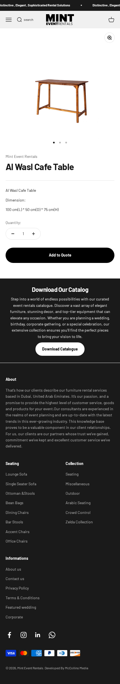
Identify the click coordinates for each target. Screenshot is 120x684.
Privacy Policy (17, 588)
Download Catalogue (60, 349)
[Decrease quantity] (13, 233)
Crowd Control (78, 512)
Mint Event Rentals (21, 156)
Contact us (15, 578)
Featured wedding (21, 607)
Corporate (14, 617)
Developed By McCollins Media (66, 668)
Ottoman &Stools (20, 493)
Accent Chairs (18, 531)
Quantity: (13, 222)
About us (13, 569)
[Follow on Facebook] (9, 635)
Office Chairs (17, 541)
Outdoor (73, 493)
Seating (72, 474)
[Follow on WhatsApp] (52, 635)
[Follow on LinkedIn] (38, 635)
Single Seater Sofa (21, 483)
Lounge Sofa (16, 474)
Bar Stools (14, 521)
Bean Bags (14, 502)
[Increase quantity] (33, 233)
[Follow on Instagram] (23, 635)
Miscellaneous (78, 483)
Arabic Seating (78, 502)
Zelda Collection (79, 521)
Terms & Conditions (23, 597)
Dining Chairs (17, 512)
